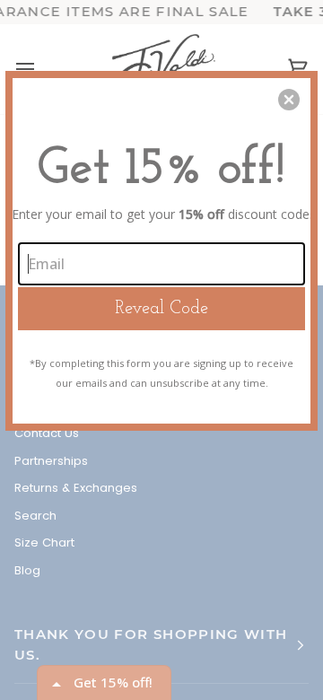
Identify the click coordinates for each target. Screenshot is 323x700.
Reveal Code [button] (161, 309)
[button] (289, 99)
